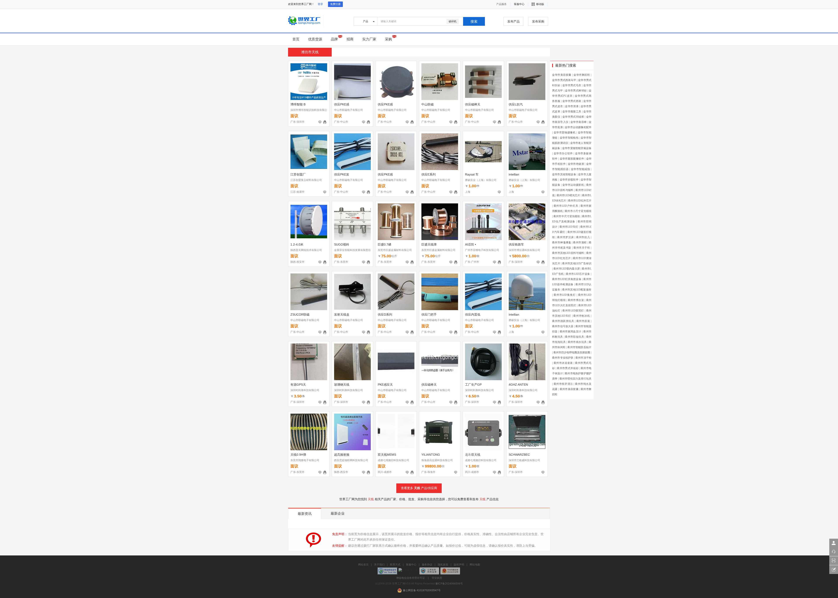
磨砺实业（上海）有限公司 (480, 180)
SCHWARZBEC (519, 454)
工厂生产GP (473, 384)
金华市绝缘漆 (576, 163)
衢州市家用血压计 (570, 331)
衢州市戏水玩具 (577, 342)
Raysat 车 (472, 174)
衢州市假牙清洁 (563, 383)
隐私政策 (443, 564)
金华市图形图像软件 (572, 158)
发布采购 (538, 21)
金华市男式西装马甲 (564, 80)
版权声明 (459, 564)
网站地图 (475, 564)
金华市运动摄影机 (573, 184)
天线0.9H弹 (298, 454)
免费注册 (335, 4)
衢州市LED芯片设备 (578, 273)
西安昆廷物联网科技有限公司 (351, 460)
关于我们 (379, 564)
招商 (350, 39)
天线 (417, 488)
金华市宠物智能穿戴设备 (576, 148)
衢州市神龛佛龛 (561, 242)
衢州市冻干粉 (583, 357)
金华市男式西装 (571, 101)
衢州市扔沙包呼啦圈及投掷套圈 (571, 352)
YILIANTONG (430, 454)
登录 (320, 4)
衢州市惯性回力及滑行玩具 (575, 378)
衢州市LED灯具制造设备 (566, 279)
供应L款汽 (516, 104)
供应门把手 (429, 314)
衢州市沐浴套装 (563, 362)
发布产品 (513, 21)
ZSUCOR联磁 (299, 314)
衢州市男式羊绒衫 (568, 368)
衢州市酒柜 (580, 242)
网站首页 (363, 564)
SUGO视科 (341, 244)
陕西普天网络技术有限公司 (306, 250)
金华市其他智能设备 (564, 174)
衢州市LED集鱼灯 (565, 294)
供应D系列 (385, 314)
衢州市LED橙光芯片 (568, 195)
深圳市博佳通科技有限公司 (524, 250)
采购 (388, 39)
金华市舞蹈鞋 (582, 74)
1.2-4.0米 (296, 244)
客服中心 (411, 564)
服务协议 (427, 564)
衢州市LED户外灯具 (566, 205)
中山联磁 (427, 104)
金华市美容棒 (578, 122)
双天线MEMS (387, 454)
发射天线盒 (341, 314)
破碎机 (453, 21)
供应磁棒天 (472, 104)
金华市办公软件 (563, 153)
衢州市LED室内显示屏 (566, 268)
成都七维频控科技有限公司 (393, 460)
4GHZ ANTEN (518, 384)
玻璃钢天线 (341, 384)
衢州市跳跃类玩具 (563, 321)
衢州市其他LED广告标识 (576, 263)
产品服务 (501, 4)
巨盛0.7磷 (384, 244)
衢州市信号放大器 (563, 326)
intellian (514, 174)
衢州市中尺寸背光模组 (566, 216)
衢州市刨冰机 (581, 315)
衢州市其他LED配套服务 (576, 289)
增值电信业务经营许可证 (410, 577)
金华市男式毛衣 (571, 85)
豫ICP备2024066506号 (449, 583)
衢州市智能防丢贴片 (579, 347)
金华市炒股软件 (569, 179)
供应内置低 (472, 314)
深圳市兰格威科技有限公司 (524, 460)
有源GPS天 (298, 384)
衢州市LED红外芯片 (579, 200)
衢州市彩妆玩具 (574, 336)
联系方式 (395, 564)
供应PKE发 (341, 174)
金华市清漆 (572, 106)
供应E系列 (428, 174)
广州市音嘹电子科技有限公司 (482, 250)
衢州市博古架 (576, 300)
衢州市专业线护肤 (563, 357)
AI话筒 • (470, 244)
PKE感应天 (385, 384)
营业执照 (437, 577)
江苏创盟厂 (298, 174)
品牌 (334, 39)
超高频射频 (341, 454)
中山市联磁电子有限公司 (348, 110)
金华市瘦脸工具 (571, 111)
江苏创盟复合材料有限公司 (306, 180)
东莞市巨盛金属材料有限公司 (395, 250)
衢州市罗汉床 (565, 237)
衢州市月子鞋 (582, 247)
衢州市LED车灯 (569, 226)
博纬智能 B (298, 104)
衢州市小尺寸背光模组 (578, 211)
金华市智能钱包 (569, 137)
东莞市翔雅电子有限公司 (304, 460)
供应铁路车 (516, 244)
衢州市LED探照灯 (573, 310)
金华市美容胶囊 (561, 74)
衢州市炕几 (583, 237)
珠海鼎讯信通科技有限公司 (437, 460)
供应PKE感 (341, 104)
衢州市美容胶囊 (569, 389)
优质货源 (315, 39)
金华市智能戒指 (580, 169)
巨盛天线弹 (429, 244)
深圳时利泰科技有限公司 (304, 390)
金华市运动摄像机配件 (578, 127)
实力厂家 (369, 39)
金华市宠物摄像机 (565, 132)
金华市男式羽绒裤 (573, 116)
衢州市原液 (583, 321)
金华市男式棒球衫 (576, 90)
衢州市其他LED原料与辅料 (568, 252)
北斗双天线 (472, 454)
